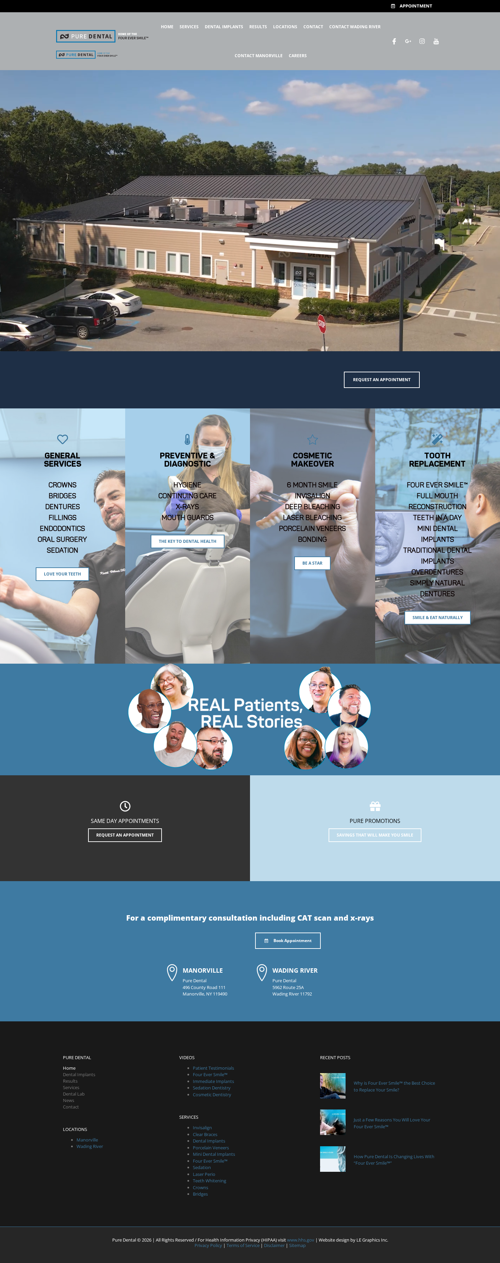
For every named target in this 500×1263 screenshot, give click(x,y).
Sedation (202, 1167)
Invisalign (202, 1127)
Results (258, 27)
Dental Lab (74, 1094)
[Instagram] (422, 41)
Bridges (200, 1194)
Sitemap (297, 1245)
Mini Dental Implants (214, 1154)
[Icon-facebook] (394, 41)
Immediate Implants (213, 1081)
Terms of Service (243, 1245)
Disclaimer (274, 1245)
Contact (313, 27)
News (68, 1100)
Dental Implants (224, 27)
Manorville (87, 1140)
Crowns (200, 1187)
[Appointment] (393, 6)
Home (167, 27)
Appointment (416, 6)
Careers (298, 56)
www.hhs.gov (300, 1240)
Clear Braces (205, 1134)
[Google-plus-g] (408, 41)
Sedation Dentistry (212, 1088)
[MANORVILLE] (172, 972)
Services (189, 27)
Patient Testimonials (213, 1068)
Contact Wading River (355, 27)
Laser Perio (204, 1174)
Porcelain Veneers (211, 1148)
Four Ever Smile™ (210, 1074)
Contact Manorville (259, 56)
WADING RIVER (295, 970)
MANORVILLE (203, 970)
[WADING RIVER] (261, 972)
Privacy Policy (208, 1245)
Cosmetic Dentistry (212, 1094)
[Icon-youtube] (436, 41)
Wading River (90, 1146)
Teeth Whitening (209, 1181)
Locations (285, 27)
